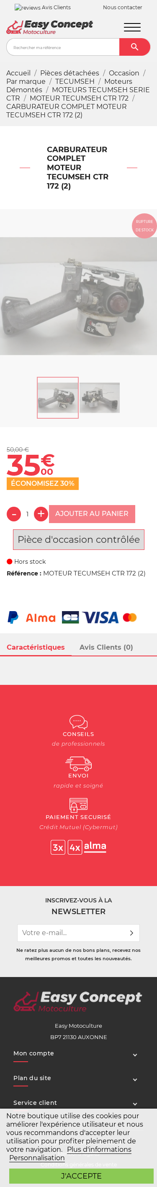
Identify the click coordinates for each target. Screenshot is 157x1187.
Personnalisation (37, 1158)
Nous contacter (122, 7)
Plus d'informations (99, 1149)
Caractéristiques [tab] (36, 647)
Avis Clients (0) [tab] (106, 647)
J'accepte (81, 1176)
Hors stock (29, 561)
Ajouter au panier (92, 514)
